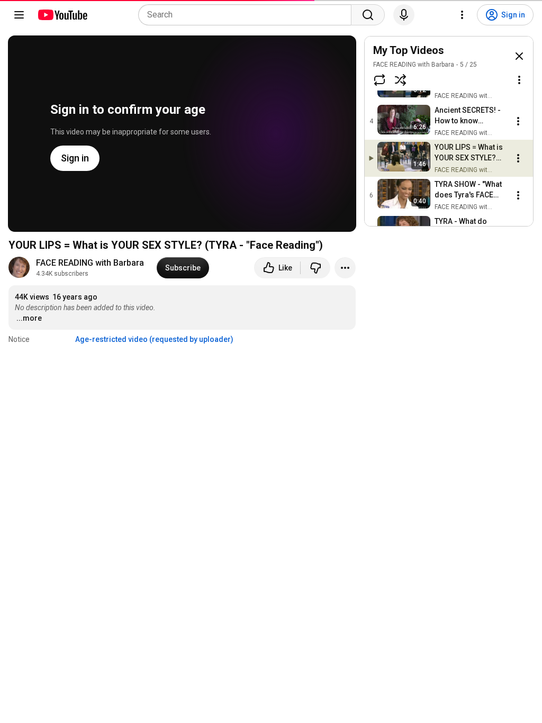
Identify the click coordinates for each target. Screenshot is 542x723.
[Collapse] (519, 56)
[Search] (368, 14)
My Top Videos (408, 50)
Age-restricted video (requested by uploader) (154, 339)
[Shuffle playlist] (400, 80)
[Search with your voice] (403, 14)
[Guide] (19, 14)
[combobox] (248, 14)
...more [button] (29, 318)
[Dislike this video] (315, 267)
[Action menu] (519, 80)
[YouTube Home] (62, 15)
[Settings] (462, 14)
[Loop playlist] (379, 80)
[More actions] (345, 267)
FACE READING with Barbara (90, 263)
